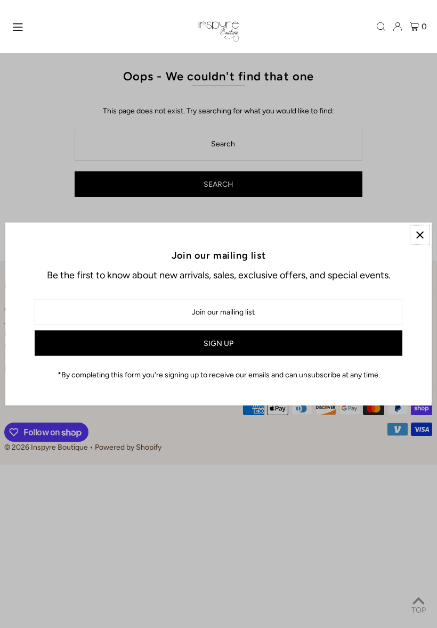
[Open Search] (381, 26)
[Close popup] (419, 235)
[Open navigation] (100, 26)
